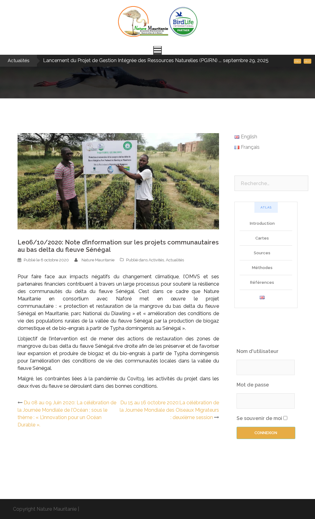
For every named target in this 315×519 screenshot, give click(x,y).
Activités (156, 260)
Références (262, 282)
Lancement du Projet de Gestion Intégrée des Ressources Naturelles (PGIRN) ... (132, 60)
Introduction (262, 223)
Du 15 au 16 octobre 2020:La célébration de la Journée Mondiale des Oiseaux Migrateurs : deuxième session (169, 410)
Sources (262, 253)
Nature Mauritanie (98, 260)
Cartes (262, 238)
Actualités (175, 260)
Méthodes (262, 267)
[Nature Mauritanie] (157, 23)
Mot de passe (253, 385)
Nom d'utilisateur (257, 351)
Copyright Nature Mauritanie (45, 509)
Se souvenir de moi (259, 418)
